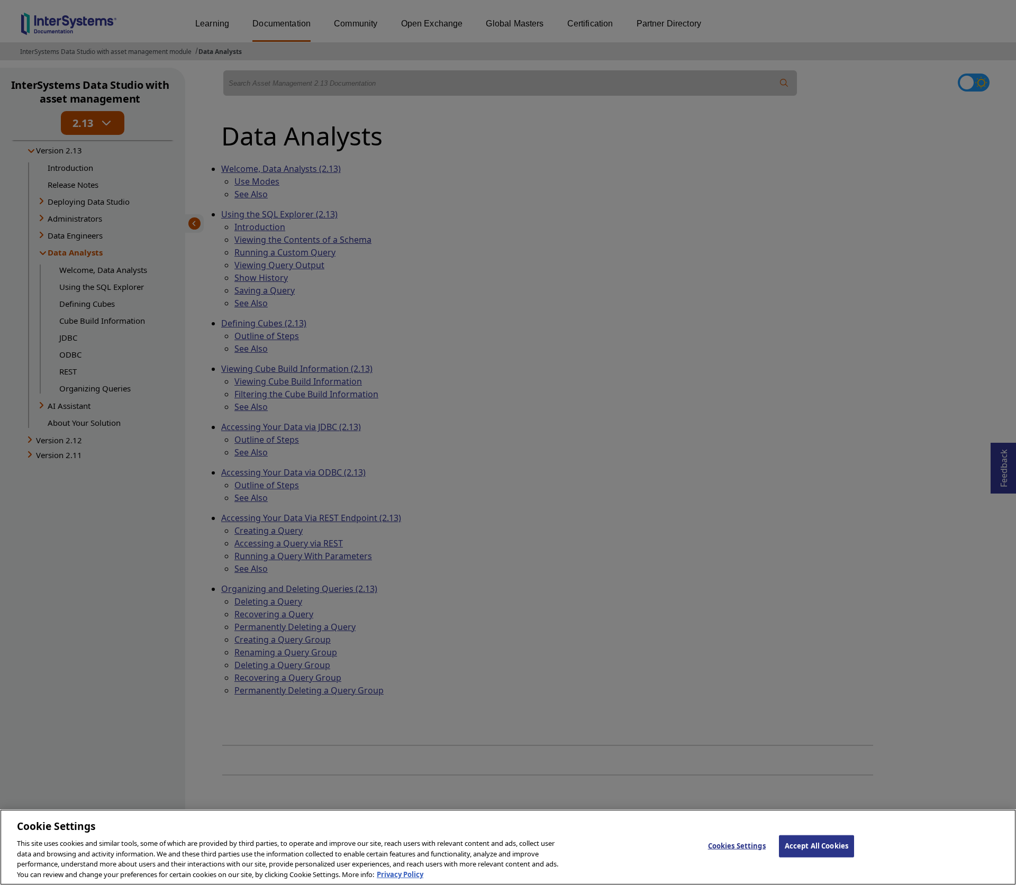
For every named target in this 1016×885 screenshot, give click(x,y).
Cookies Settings (737, 846)
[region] (508, 847)
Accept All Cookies (816, 846)
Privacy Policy (400, 874)
